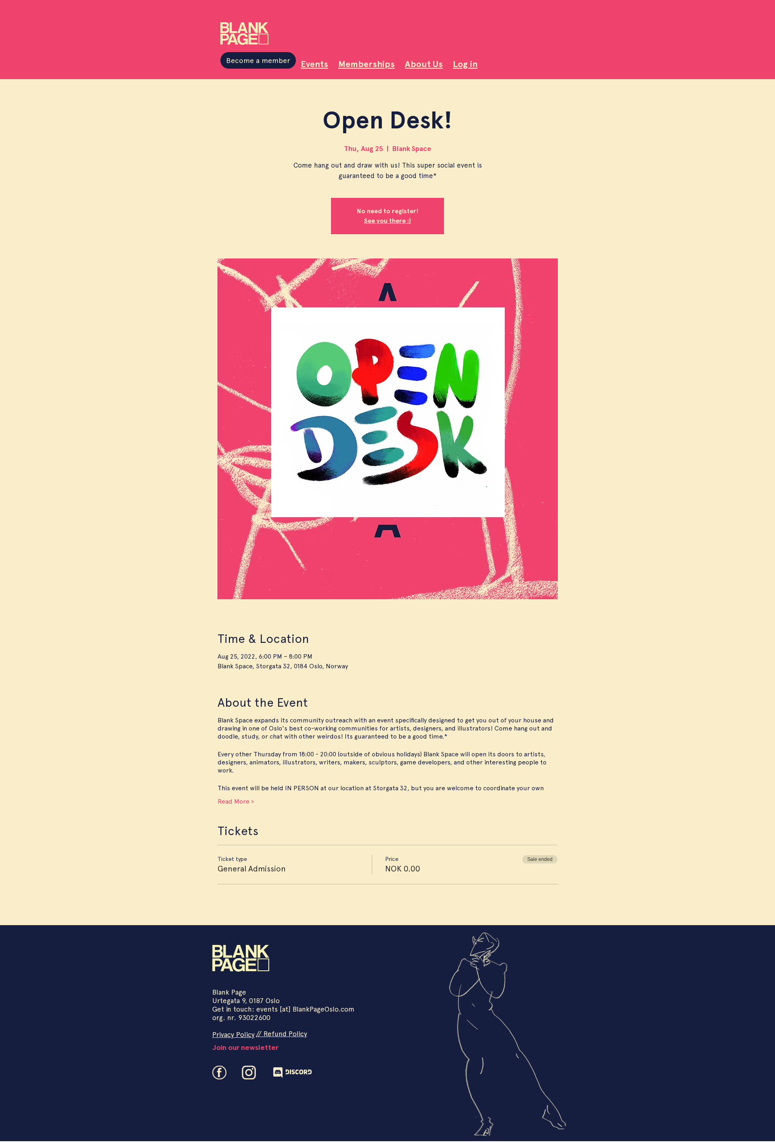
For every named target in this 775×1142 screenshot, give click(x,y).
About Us (424, 64)
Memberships (366, 64)
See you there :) (387, 221)
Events (314, 64)
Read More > (236, 801)
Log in (465, 64)
